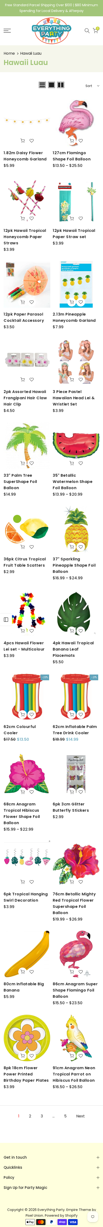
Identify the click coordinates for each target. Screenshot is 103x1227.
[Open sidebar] (6, 620)
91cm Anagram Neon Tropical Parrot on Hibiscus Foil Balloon (74, 1074)
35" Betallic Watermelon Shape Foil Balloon (72, 482)
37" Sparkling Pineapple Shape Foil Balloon (74, 565)
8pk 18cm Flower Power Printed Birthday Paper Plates (26, 1074)
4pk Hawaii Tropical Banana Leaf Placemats (73, 649)
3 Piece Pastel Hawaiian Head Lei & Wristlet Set (74, 398)
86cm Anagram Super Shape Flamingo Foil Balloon (75, 990)
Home (9, 53)
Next (80, 1116)
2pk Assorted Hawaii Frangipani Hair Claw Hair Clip (25, 398)
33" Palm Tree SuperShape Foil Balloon (20, 482)
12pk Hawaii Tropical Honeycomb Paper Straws (25, 237)
